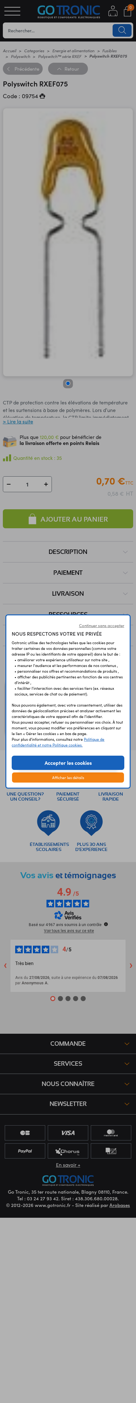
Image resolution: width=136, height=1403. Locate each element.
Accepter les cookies (68, 762)
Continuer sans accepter (101, 625)
